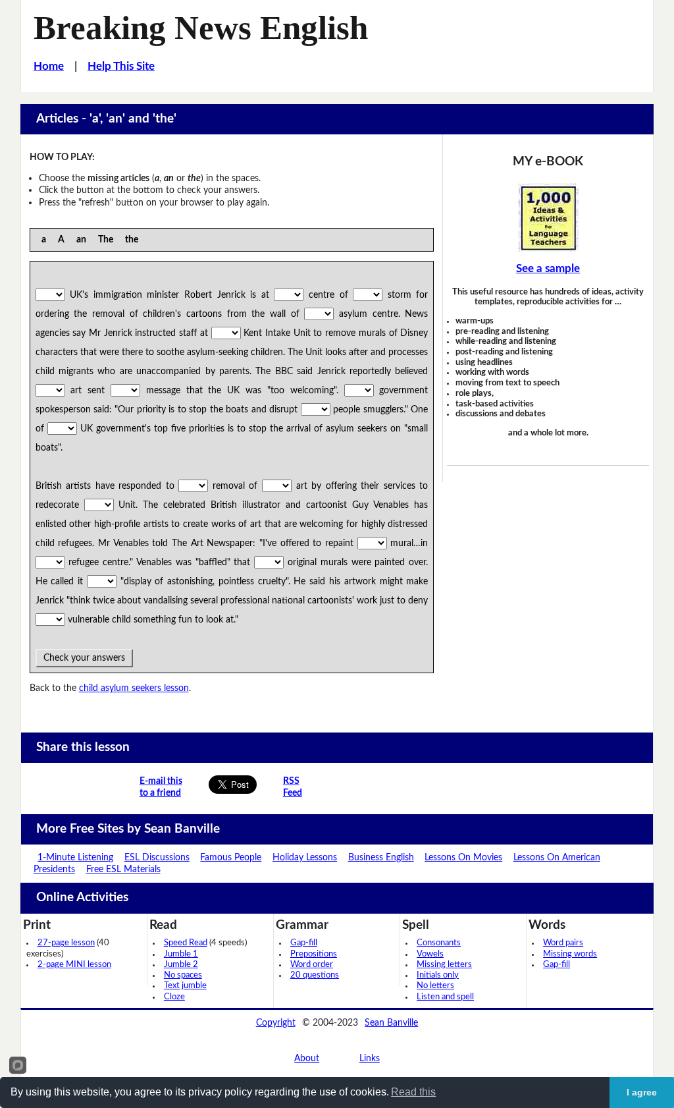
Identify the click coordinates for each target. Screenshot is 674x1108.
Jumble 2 (181, 964)
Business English (381, 857)
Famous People (230, 857)
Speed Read (185, 943)
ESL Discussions (157, 857)
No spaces (183, 975)
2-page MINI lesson (74, 964)
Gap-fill (303, 943)
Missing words (570, 954)
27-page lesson (66, 943)
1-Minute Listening (75, 857)
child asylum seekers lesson (134, 688)
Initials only (438, 975)
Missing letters (444, 964)
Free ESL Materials (123, 869)
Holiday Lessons (304, 857)
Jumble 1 (181, 954)
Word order (311, 964)
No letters (435, 986)
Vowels (430, 954)
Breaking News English (201, 27)
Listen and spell (445, 997)
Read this (413, 1091)
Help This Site (121, 66)
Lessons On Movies (463, 857)
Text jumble (185, 986)
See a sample (548, 268)
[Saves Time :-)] (547, 217)
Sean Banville (391, 1023)
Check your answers (84, 658)
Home (49, 66)
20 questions (314, 975)
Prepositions (313, 954)
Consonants (439, 943)
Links (369, 1058)
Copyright (276, 1023)
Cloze (174, 997)
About (306, 1058)
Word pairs (563, 943)
